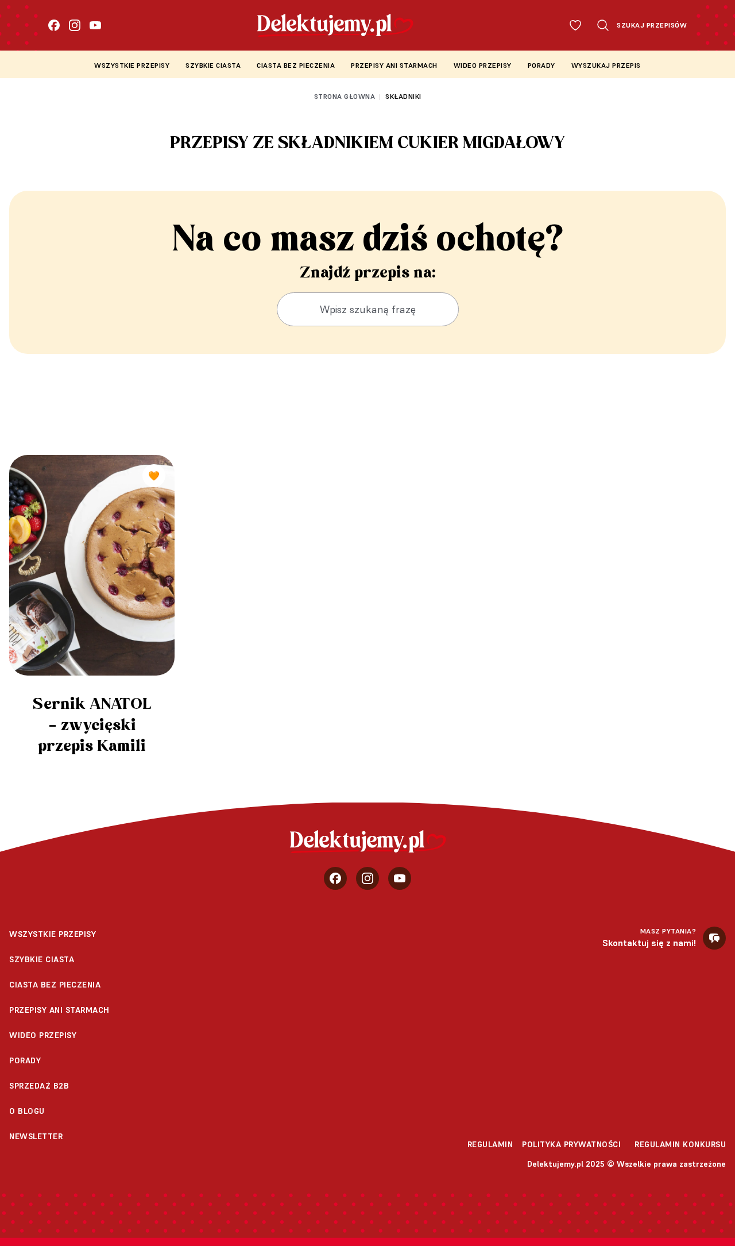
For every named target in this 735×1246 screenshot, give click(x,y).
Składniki (403, 96)
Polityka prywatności (571, 1144)
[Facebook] (54, 25)
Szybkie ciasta (213, 65)
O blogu (27, 1111)
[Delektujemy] (367, 841)
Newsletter (36, 1136)
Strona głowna (345, 96)
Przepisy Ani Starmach (394, 65)
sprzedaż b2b (39, 1086)
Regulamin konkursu (680, 1144)
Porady (541, 65)
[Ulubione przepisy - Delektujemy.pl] (575, 25)
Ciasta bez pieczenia (296, 65)
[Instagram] (74, 25)
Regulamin (490, 1144)
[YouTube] (95, 25)
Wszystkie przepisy (131, 65)
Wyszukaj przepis (606, 65)
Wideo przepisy (483, 65)
